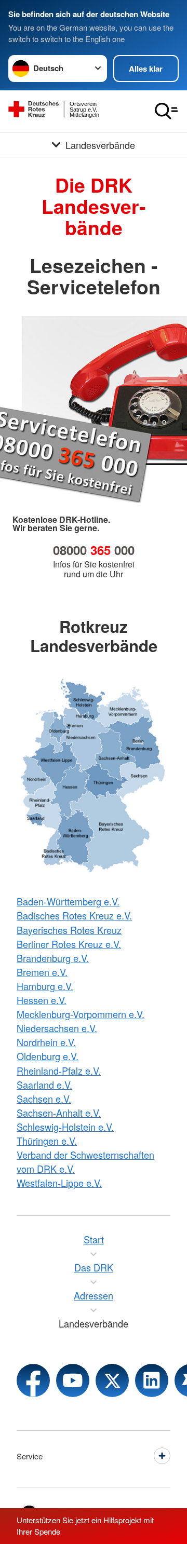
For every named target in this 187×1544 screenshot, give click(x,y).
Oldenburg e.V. (47, 1056)
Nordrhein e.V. (46, 1042)
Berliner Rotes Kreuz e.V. (69, 944)
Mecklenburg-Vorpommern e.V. (80, 1014)
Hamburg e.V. (45, 986)
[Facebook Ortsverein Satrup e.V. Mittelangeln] (33, 1380)
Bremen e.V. (42, 972)
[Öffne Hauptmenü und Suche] (166, 111)
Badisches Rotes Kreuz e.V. (74, 915)
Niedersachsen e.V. (57, 1028)
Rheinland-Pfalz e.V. (59, 1070)
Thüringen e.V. (47, 1140)
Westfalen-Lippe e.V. (59, 1182)
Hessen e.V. (41, 1000)
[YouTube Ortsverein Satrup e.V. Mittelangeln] (72, 1380)
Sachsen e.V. (44, 1098)
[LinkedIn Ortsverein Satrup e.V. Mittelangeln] (151, 1380)
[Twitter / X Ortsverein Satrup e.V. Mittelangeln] (112, 1380)
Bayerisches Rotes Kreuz (69, 930)
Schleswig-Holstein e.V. (65, 1126)
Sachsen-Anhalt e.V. (59, 1112)
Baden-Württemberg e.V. (68, 901)
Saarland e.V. (44, 1084)
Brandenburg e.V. (53, 958)
